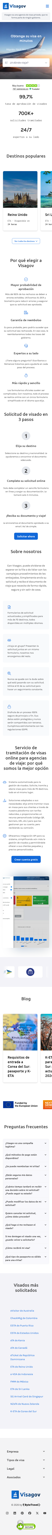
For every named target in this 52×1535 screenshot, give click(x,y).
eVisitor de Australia (22, 1310)
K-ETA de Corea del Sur (23, 1411)
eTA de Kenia (17, 1340)
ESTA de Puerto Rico (22, 1325)
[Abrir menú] (47, 6)
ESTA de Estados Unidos (24, 1333)
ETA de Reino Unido (21, 1366)
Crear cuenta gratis (26, 859)
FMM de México (19, 1381)
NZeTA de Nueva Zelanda (24, 1403)
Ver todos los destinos (24, 241)
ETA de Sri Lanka (19, 1389)
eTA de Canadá (18, 1347)
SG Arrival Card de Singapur (26, 1396)
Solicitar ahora (26, 536)
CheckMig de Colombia (23, 1318)
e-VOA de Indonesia (21, 1374)
